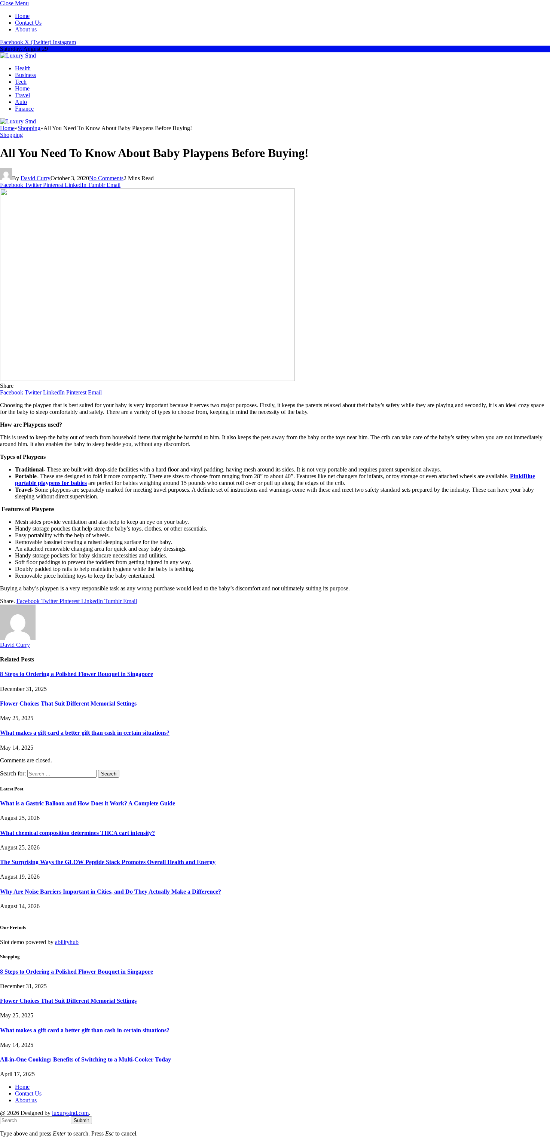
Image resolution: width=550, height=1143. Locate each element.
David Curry (36, 178)
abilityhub (67, 942)
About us (26, 29)
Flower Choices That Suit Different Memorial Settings (68, 703)
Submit (81, 1120)
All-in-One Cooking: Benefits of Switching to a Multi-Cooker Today (85, 1059)
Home (22, 16)
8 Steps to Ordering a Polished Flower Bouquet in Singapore (76, 674)
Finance (24, 108)
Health (23, 68)
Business (25, 75)
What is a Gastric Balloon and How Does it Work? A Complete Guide (87, 803)
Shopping (11, 135)
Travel (22, 95)
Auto (21, 102)
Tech (21, 82)
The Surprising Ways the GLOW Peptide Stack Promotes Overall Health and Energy (108, 862)
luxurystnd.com (70, 1113)
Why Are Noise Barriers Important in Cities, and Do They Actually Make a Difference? (110, 891)
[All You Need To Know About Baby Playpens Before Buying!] (147, 379)
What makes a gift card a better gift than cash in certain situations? (84, 732)
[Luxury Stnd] (18, 55)
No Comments (106, 178)
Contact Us (28, 22)
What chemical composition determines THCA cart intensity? (77, 833)
